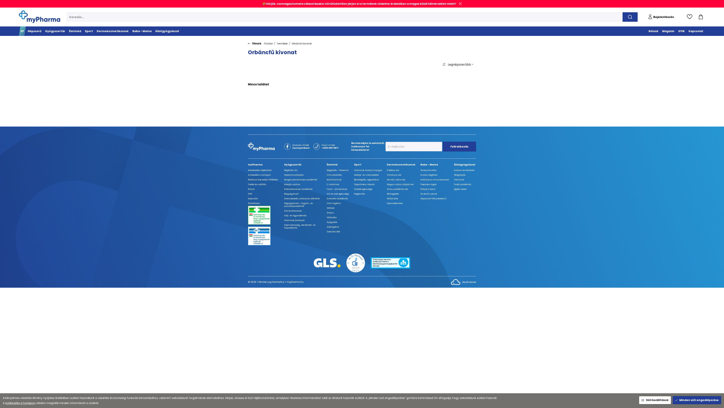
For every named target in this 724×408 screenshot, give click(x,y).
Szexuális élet (333, 231)
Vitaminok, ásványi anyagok (368, 170)
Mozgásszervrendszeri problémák (300, 179)
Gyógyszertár (293, 164)
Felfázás (331, 208)
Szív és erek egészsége (338, 193)
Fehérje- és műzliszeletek (366, 175)
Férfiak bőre (392, 198)
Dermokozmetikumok (401, 164)
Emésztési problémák (337, 198)
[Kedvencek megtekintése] (690, 17)
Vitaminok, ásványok (294, 220)
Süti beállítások (657, 400)
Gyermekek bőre (395, 203)
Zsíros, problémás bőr (397, 189)
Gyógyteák (332, 222)
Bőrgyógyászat (291, 193)
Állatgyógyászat (464, 164)
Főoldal (268, 43)
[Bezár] (460, 4)
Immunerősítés (334, 175)
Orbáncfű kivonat (302, 43)
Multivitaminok (334, 179)
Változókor (332, 217)
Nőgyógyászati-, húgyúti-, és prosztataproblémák (298, 205)
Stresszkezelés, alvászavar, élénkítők (302, 198)
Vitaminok (459, 179)
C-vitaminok (333, 184)
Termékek (282, 43)
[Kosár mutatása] (700, 17)
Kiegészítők (359, 193)
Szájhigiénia (333, 227)
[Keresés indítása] (630, 17)
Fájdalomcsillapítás (294, 175)
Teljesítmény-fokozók (364, 184)
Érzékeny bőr (393, 170)
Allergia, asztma (292, 184)
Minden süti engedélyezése (699, 400)
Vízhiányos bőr (394, 175)
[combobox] (458, 64)
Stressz (330, 212)
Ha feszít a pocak (428, 193)
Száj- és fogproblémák (295, 215)
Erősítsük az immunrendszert (434, 179)
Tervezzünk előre (428, 170)
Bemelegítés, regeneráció (366, 179)
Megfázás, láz (290, 170)
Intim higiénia (334, 203)
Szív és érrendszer (293, 210)
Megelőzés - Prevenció (338, 170)
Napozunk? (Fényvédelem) (433, 198)
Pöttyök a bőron (428, 189)
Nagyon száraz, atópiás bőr (400, 184)
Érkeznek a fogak (428, 184)
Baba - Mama (429, 164)
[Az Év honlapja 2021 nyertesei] (355, 262)
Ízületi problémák (462, 184)
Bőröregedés (393, 193)
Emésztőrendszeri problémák (298, 189)
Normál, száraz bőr (396, 179)
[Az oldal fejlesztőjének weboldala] (463, 281)
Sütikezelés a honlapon (20, 403)
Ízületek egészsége (363, 189)
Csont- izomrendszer (337, 189)
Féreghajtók (459, 175)
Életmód (332, 164)
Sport (357, 164)
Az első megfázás (429, 175)
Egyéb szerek (460, 189)
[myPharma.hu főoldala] (39, 16)
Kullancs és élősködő (464, 170)
